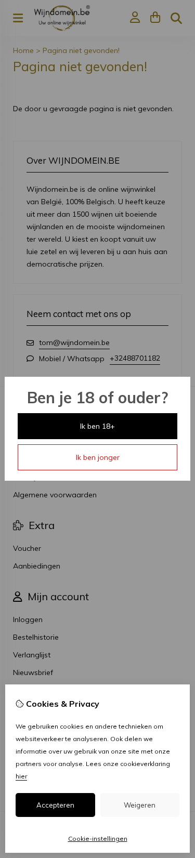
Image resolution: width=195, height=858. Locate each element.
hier (21, 776)
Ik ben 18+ (97, 426)
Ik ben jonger (98, 457)
